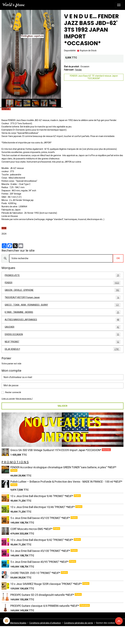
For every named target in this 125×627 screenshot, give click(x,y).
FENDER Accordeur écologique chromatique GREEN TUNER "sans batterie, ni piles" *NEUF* (63, 467)
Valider (63, 406)
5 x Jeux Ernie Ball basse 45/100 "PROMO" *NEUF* (40, 550)
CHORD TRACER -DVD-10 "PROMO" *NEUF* (35, 572)
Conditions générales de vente (78, 623)
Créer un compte (8, 399)
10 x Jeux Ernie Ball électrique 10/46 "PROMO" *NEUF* (42, 507)
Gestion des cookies (105, 623)
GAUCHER (62, 327)
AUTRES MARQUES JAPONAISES (62, 319)
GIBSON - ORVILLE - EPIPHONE (62, 290)
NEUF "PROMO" (62, 341)
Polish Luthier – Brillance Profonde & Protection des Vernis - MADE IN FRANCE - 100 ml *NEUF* (66, 481)
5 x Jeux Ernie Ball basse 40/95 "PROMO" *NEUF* (39, 561)
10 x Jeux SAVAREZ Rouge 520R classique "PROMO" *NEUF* (46, 583)
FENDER (62, 282)
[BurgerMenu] (119, 4)
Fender (78, 69)
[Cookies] (6, 620)
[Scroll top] (119, 621)
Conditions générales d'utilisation (45, 623)
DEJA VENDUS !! (62, 349)
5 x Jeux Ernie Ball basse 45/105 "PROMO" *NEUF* (40, 518)
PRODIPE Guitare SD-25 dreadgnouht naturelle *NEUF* (42, 594)
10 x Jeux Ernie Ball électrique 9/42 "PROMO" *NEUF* (42, 539)
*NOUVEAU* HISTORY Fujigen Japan (62, 297)
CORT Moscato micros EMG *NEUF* (31, 529)
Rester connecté (13, 392)
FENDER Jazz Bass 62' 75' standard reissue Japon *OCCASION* (94, 77)
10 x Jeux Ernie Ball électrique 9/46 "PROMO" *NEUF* (42, 496)
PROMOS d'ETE (62, 275)
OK (118, 258)
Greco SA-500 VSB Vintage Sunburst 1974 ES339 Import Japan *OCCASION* (56, 450)
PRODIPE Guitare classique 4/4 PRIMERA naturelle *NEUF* (45, 605)
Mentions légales (18, 623)
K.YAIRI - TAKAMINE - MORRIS (62, 312)
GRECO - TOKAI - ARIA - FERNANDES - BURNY (62, 305)
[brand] (14, 4)
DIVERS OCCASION (62, 334)
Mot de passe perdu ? (24, 399)
